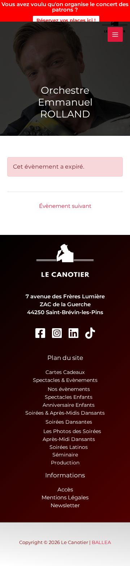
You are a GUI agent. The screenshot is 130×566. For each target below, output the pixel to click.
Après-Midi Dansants (69, 439)
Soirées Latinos (68, 447)
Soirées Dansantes (69, 422)
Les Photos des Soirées (72, 431)
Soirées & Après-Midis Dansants (65, 413)
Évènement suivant (65, 206)
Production (65, 462)
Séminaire (65, 455)
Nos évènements (69, 389)
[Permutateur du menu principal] (115, 34)
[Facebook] (40, 333)
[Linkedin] (73, 333)
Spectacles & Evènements (65, 380)
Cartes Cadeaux (65, 372)
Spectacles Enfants (68, 397)
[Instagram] (56, 333)
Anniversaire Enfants (69, 405)
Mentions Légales (65, 497)
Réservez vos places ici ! (66, 20)
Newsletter (65, 505)
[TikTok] (90, 333)
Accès (65, 489)
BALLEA (101, 542)
